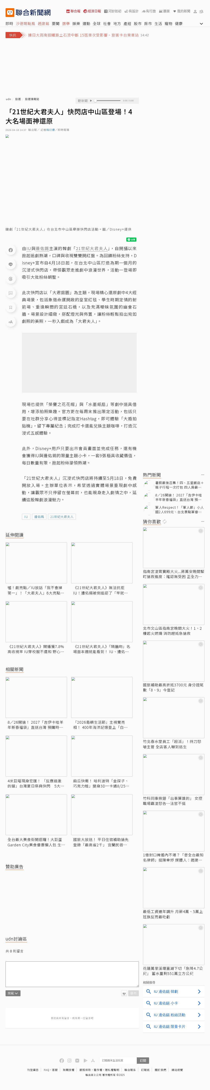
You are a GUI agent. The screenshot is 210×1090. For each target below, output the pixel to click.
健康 (179, 23)
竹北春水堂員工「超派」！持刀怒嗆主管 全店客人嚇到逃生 (172, 744)
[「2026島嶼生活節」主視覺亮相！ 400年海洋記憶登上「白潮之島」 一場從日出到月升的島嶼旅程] (102, 697)
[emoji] (124, 993)
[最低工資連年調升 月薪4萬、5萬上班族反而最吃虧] (173, 887)
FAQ (46, 1070)
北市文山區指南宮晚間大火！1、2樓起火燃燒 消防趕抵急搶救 (172, 631)
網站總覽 (177, 1070)
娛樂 (76, 23)
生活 (158, 23)
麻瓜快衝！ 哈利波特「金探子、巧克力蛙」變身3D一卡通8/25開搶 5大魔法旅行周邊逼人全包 (101, 783)
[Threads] (11, 278)
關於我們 (160, 1070)
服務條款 (85, 1070)
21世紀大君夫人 (62, 516)
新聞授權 (68, 1070)
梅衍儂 (50, 129)
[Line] (11, 264)
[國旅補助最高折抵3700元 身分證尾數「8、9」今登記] (173, 661)
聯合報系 (130, 1070)
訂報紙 (145, 1070)
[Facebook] (11, 250)
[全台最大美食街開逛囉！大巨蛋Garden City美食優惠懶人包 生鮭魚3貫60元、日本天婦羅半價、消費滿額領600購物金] (36, 814)
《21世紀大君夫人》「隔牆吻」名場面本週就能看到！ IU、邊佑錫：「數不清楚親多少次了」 (101, 649)
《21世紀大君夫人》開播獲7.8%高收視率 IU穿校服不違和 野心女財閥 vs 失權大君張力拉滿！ (36, 649)
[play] (91, 101)
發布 (133, 993)
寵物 (168, 23)
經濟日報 (94, 11)
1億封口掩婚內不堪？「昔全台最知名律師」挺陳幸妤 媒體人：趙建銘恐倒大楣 (173, 857)
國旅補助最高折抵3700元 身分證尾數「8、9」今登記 (173, 687)
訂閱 (143, 1060)
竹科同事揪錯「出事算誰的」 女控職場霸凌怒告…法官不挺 (172, 801)
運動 (86, 23)
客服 (55, 1070)
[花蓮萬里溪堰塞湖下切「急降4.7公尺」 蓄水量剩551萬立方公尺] (173, 944)
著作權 (98, 1070)
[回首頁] (33, 12)
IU (26, 516)
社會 (107, 23)
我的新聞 (183, 11)
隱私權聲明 (112, 1070)
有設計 (134, 11)
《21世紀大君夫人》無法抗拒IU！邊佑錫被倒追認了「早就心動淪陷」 (100, 590)
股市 (138, 23)
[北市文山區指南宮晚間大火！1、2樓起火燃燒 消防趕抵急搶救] (173, 604)
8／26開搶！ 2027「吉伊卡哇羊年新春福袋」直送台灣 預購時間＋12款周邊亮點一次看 (35, 725)
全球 (97, 23)
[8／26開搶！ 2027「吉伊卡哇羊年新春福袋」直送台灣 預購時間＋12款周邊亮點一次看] (36, 697)
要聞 (56, 23)
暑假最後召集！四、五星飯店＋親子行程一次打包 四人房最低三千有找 (179, 485)
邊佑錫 (39, 516)
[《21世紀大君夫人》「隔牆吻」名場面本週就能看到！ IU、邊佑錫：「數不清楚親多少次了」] (102, 621)
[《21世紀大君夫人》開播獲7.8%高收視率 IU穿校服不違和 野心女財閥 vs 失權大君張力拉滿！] (36, 621)
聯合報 (75, 11)
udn (8, 99)
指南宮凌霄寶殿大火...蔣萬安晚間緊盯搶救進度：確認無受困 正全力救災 (173, 574)
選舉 (66, 23)
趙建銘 (43, 23)
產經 (127, 23)
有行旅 (151, 11)
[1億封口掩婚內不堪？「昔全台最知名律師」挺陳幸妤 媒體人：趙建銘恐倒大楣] (173, 831)
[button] (195, 11)
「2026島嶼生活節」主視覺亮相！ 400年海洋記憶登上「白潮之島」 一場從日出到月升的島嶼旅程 (101, 725)
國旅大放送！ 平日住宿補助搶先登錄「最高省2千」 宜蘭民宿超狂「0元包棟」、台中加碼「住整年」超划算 (101, 842)
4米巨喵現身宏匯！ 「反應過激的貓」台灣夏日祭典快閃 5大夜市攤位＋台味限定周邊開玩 (36, 783)
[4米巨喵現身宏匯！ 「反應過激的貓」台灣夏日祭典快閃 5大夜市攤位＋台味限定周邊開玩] (36, 756)
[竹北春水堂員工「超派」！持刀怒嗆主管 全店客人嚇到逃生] (173, 717)
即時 (9, 23)
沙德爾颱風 (25, 23)
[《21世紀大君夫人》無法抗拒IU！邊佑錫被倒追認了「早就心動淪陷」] (102, 562)
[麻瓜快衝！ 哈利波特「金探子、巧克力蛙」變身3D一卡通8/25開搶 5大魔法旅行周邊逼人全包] (102, 756)
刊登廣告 (33, 1070)
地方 (117, 23)
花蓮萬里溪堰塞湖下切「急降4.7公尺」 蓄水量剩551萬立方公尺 (173, 971)
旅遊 (18, 99)
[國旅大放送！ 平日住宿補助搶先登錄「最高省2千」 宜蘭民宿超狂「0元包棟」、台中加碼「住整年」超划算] (102, 814)
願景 (166, 11)
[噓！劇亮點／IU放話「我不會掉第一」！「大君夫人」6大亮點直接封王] (36, 562)
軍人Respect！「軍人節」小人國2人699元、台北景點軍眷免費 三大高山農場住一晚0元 (179, 509)
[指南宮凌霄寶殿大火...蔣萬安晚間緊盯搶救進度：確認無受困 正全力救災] (173, 547)
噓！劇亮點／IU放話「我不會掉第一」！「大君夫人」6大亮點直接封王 (36, 590)
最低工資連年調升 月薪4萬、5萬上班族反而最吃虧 (173, 914)
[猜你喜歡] (202, 522)
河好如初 (114, 11)
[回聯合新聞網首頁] (10, 12)
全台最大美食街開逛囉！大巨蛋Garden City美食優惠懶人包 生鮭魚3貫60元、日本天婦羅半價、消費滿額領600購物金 (36, 842)
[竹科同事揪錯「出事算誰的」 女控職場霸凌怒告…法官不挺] (173, 774)
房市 (148, 23)
